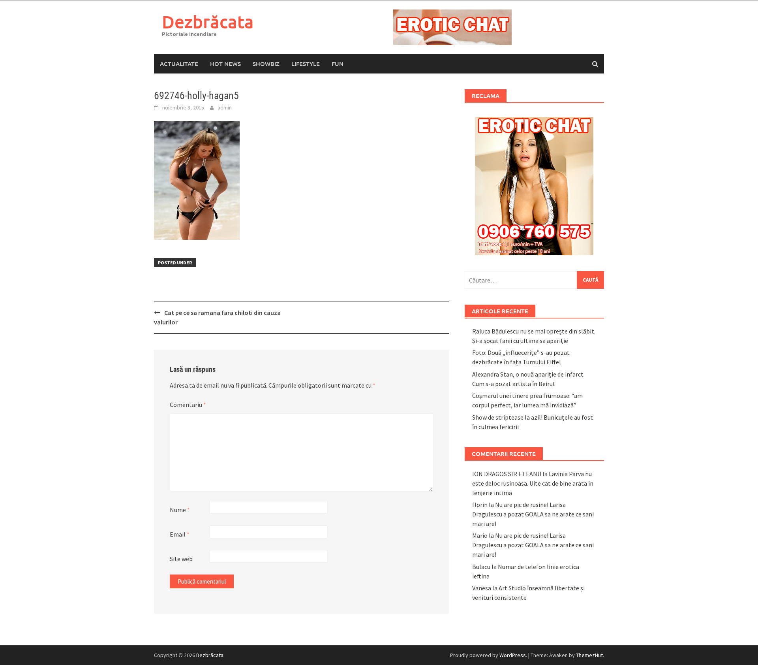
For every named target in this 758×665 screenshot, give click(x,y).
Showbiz (266, 64)
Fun (337, 64)
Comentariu (188, 405)
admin (225, 107)
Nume (180, 510)
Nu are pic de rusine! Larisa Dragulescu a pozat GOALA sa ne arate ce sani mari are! (533, 514)
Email (180, 534)
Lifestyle (305, 64)
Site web (181, 559)
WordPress (512, 655)
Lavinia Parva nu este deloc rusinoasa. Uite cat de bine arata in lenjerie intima (532, 483)
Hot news (225, 64)
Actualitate (179, 64)
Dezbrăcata (208, 21)
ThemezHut (589, 655)
